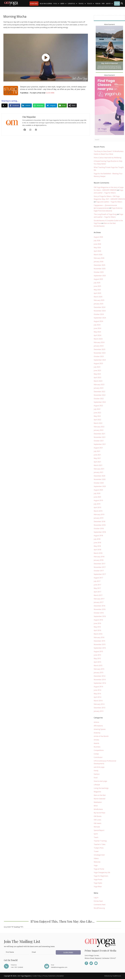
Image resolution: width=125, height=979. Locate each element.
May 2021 (97, 458)
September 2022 (100, 402)
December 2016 (99, 606)
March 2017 (98, 595)
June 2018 (97, 543)
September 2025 (100, 276)
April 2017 (97, 592)
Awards (96, 743)
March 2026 (98, 254)
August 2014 (98, 687)
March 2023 (98, 381)
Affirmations (98, 726)
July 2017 (97, 581)
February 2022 (99, 427)
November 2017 (99, 567)
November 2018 (99, 525)
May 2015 (97, 658)
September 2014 (100, 683)
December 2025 (99, 265)
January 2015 (98, 672)
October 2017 (99, 571)
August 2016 (98, 620)
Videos (96, 858)
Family (96, 771)
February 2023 (99, 384)
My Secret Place (99, 813)
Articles (96, 740)
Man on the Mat (100, 795)
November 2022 (99, 395)
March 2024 (98, 339)
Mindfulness (98, 809)
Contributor (98, 757)
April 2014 (97, 697)
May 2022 (97, 416)
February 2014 (99, 704)
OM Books (97, 816)
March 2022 (98, 423)
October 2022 (99, 398)
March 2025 (98, 297)
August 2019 (98, 500)
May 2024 (97, 332)
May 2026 (97, 247)
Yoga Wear (98, 886)
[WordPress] (35, 129)
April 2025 (97, 293)
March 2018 (98, 553)
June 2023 (97, 370)
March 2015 (98, 665)
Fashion (97, 774)
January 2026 (98, 262)
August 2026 (98, 237)
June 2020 (97, 497)
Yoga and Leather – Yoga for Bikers (109, 202)
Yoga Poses (98, 879)
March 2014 (98, 701)
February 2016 (99, 637)
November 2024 (99, 311)
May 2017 (97, 588)
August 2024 (98, 321)
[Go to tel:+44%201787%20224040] (22, 966)
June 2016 (97, 623)
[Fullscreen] (86, 80)
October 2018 (99, 528)
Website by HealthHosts (112, 976)
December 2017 (99, 564)
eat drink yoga (99, 767)
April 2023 (97, 377)
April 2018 (97, 550)
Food (95, 778)
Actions (96, 722)
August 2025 (98, 279)
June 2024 (97, 328)
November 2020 (99, 479)
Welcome (97, 862)
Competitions (99, 750)
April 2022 (97, 420)
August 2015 (98, 651)
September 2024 (100, 318)
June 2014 (97, 690)
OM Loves (97, 820)
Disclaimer (60, 976)
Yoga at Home (99, 869)
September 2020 (100, 486)
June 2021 (97, 455)
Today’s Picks (99, 848)
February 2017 (99, 599)
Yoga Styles (98, 883)
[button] (46, 57)
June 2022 (97, 413)
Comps (96, 754)
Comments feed (99, 904)
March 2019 (98, 511)
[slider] (44, 80)
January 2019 (98, 518)
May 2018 (97, 546)
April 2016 (97, 630)
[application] (45, 57)
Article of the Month (101, 736)
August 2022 (98, 406)
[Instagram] (30, 129)
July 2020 (97, 493)
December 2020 (99, 476)
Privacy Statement (49, 976)
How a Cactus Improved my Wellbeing (107, 157)
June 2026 (97, 244)
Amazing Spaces (100, 729)
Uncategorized (99, 855)
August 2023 (98, 363)
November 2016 (99, 609)
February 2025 (99, 300)
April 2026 (97, 251)
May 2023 (97, 374)
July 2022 (97, 409)
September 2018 (100, 532)
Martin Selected (99, 799)
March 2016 (98, 634)
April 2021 (97, 462)
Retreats (97, 827)
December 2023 (99, 349)
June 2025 (97, 286)
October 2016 (99, 613)
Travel (96, 851)
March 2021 (98, 465)
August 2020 (98, 490)
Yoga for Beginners (101, 876)
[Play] (5, 80)
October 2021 (99, 441)
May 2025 (97, 290)
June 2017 (97, 585)
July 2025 (97, 283)
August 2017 (98, 578)
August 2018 (98, 535)
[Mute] (83, 80)
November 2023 (99, 353)
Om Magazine (29, 116)
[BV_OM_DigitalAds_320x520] (109, 48)
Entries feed (98, 901)
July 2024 (97, 325)
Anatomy (97, 733)
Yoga (95, 865)
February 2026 (99, 258)
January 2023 (98, 388)
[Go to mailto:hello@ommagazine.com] (62, 966)
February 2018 (99, 557)
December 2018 (99, 521)
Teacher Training (100, 841)
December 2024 (99, 307)
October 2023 (99, 356)
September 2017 (100, 574)
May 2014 (97, 694)
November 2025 (99, 269)
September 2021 (100, 444)
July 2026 (97, 240)
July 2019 (97, 504)
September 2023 (100, 360)
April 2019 (97, 507)
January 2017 (98, 602)
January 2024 (98, 346)
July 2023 (97, 367)
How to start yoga (100, 781)
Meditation (98, 802)
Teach (96, 837)
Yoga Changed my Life (102, 872)
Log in (96, 897)
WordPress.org (99, 908)
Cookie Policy (36, 976)
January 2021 (98, 472)
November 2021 (99, 437)
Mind (95, 806)
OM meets (97, 823)
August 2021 (98, 448)
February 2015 (99, 669)
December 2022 (99, 391)
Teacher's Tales (99, 844)
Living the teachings (101, 788)
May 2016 (97, 627)
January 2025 (98, 304)
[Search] (122, 3)
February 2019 (99, 514)
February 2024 (99, 342)
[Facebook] (24, 129)
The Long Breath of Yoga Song (105, 214)
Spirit (96, 834)
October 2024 (99, 314)
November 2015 (99, 644)
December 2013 (99, 708)
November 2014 (99, 679)
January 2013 (98, 711)
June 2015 (97, 655)
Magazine (97, 792)
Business (97, 747)
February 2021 (99, 469)
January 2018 (98, 560)
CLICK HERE (50, 93)
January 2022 (98, 430)
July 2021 (97, 451)
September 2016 (100, 616)
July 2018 (97, 539)
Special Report (99, 830)
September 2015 (100, 648)
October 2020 (99, 483)
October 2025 (99, 272)
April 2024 (97, 335)
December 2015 (99, 641)
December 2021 (99, 434)
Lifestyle (97, 785)
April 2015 (97, 662)
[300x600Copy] (109, 105)
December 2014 (99, 676)
